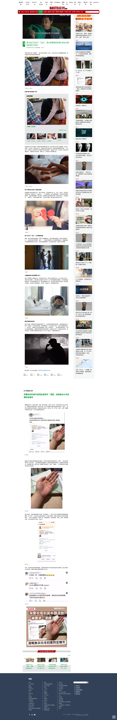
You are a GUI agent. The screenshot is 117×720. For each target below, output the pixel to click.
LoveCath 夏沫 (62, 692)
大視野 (66, 11)
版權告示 (78, 685)
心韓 (67, 3)
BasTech (96, 2)
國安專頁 (21, 3)
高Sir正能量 (47, 685)
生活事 (91, 3)
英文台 (46, 3)
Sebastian (31, 688)
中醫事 (57, 11)
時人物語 (61, 687)
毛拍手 (60, 682)
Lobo (30, 695)
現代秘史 (61, 684)
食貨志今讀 (46, 708)
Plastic (71, 2)
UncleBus (31, 701)
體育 (75, 3)
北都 (22, 11)
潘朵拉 (45, 700)
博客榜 (78, 11)
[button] (63, 130)
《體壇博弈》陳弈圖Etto (64, 705)
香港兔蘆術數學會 (33, 698)
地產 (53, 11)
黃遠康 (30, 697)
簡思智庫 (61, 700)
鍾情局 (30, 687)
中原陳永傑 (31, 703)
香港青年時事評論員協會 (65, 693)
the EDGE (41, 3)
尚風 (45, 697)
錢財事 (49, 11)
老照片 (45, 703)
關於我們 (78, 694)
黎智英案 (32, 11)
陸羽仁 (30, 690)
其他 (82, 11)
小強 (30, 692)
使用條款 (78, 687)
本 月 (89, 18)
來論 (60, 708)
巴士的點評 (31, 684)
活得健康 (31, 700)
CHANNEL (57, 2)
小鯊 (45, 690)
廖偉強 (45, 698)
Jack (60, 695)
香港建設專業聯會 (63, 685)
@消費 (73, 11)
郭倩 (45, 687)
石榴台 (51, 3)
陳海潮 (60, 706)
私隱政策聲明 (79, 689)
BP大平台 (34, 3)
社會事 (40, 11)
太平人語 (46, 695)
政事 (37, 11)
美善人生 (80, 3)
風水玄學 (31, 693)
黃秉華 (45, 693)
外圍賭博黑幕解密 (48, 684)
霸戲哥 (45, 692)
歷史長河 (85, 3)
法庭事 (45, 11)
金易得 (60, 697)
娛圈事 (63, 3)
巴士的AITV (27, 3)
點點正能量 (31, 705)
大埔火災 (26, 11)
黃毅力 (60, 690)
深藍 (30, 685)
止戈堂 (45, 688)
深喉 (45, 682)
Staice (45, 701)
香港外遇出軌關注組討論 (44, 370)
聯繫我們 (78, 692)
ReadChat (31, 706)
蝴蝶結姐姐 (46, 710)
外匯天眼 (61, 688)
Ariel (30, 682)
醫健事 (61, 11)
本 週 (84, 18)
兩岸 (70, 11)
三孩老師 (61, 698)
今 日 (78, 18)
